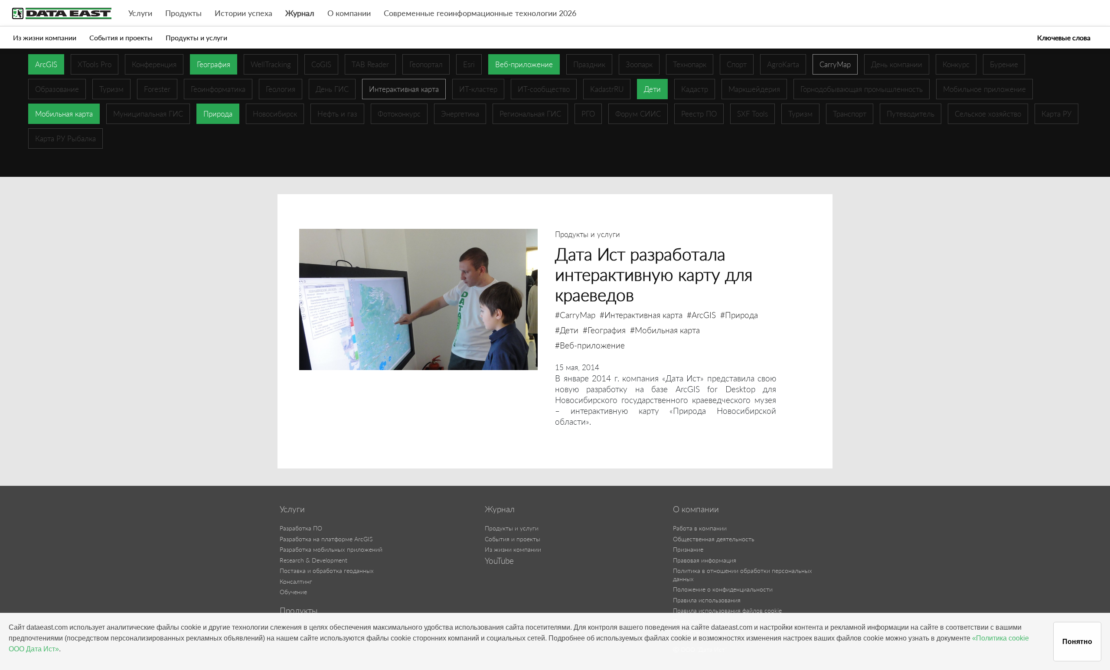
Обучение (293, 591)
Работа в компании (700, 528)
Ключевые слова (1063, 37)
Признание (688, 549)
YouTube (499, 561)
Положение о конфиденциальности (723, 589)
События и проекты (121, 37)
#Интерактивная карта (641, 315)
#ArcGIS (701, 315)
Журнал (299, 13)
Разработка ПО (301, 528)
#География (604, 330)
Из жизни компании (44, 37)
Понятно (1077, 641)
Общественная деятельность (713, 539)
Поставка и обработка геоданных (327, 570)
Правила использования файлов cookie (727, 610)
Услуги (140, 13)
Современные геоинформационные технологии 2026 (480, 13)
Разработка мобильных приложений (331, 549)
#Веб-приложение (590, 345)
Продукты (183, 13)
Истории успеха (243, 13)
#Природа (739, 315)
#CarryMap (575, 315)
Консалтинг (296, 581)
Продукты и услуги (196, 37)
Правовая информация (704, 560)
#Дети (566, 330)
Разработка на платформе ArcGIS (326, 539)
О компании (349, 13)
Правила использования (707, 600)
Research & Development (313, 560)
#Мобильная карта (665, 330)
